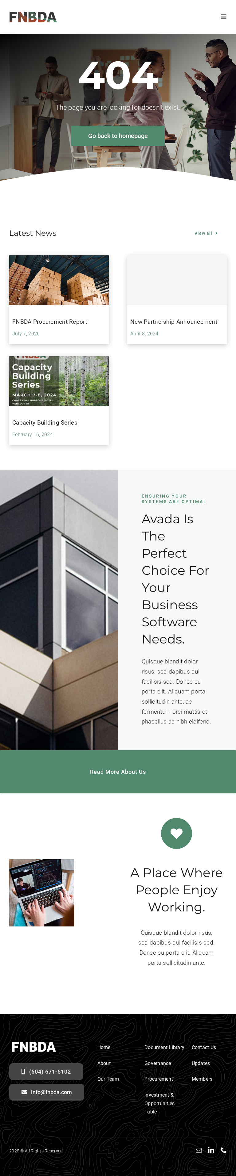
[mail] (199, 1150)
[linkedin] (211, 1150)
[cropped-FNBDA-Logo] (33, 14)
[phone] (224, 1150)
